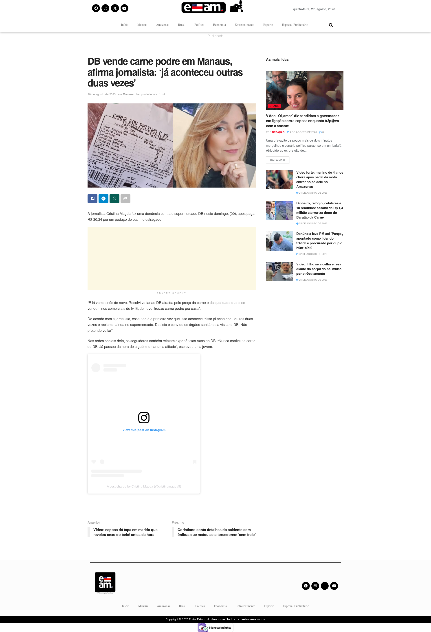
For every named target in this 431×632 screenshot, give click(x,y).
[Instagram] (105, 8)
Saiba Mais (279, 159)
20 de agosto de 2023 (102, 94)
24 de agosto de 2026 (312, 192)
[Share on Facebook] (92, 198)
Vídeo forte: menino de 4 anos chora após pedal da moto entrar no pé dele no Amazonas (319, 179)
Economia (219, 24)
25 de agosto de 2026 (312, 223)
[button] (330, 25)
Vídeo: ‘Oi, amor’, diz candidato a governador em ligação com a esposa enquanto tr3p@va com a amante (302, 120)
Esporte (268, 24)
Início (124, 24)
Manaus (142, 24)
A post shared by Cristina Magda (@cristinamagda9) (144, 486)
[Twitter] (325, 586)
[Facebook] (96, 8)
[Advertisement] (172, 258)
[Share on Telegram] (103, 198)
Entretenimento (244, 24)
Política (199, 24)
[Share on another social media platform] (125, 198)
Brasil (181, 24)
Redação (278, 132)
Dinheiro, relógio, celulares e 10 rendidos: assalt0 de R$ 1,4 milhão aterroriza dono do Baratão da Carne (319, 210)
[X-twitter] (115, 8)
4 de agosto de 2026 (303, 132)
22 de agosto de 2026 (312, 254)
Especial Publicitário (295, 24)
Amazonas (162, 24)
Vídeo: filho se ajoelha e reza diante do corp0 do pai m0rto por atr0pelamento (318, 269)
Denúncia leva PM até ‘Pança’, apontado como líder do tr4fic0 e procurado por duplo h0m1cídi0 (319, 240)
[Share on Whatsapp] (114, 198)
